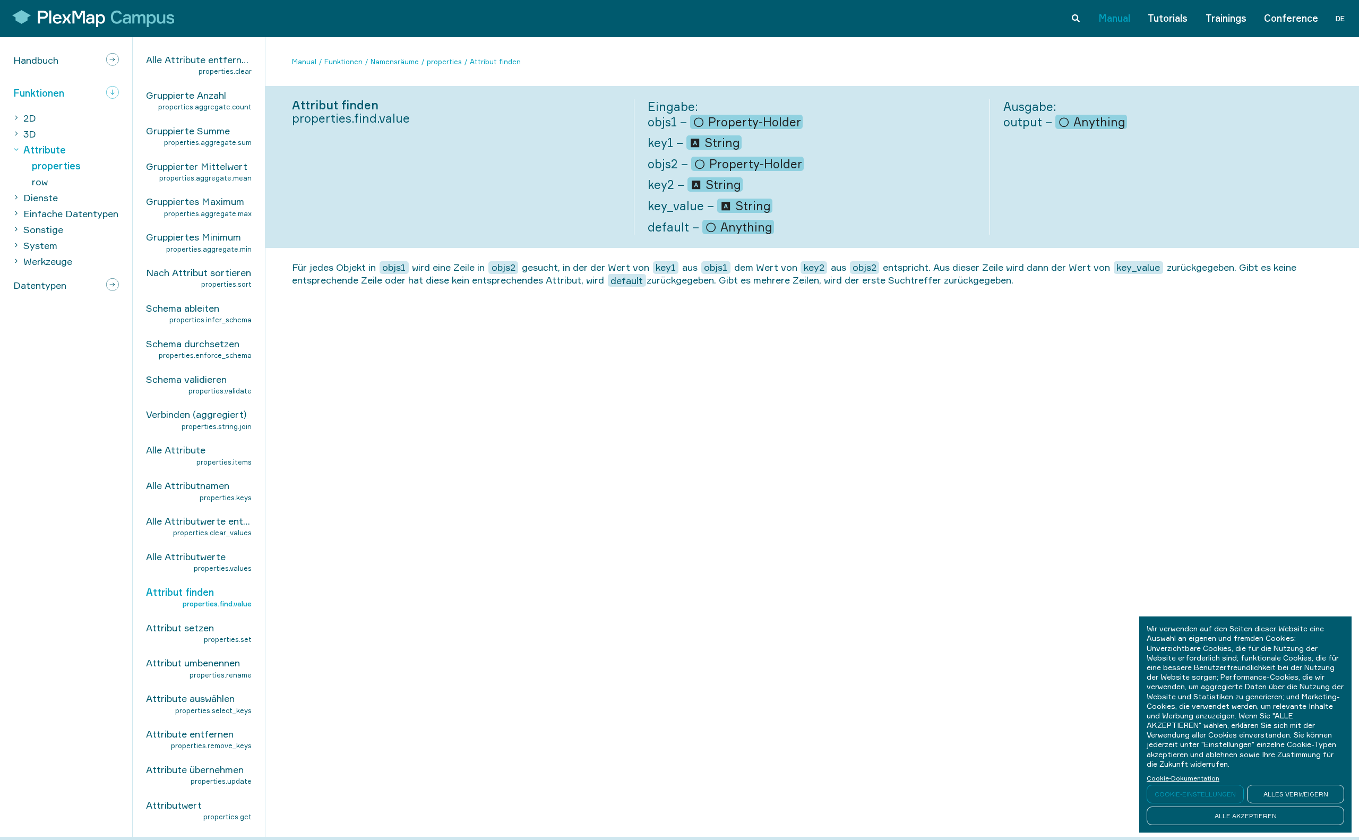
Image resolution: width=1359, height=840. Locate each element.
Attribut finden (495, 61)
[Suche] (1075, 18)
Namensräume (395, 61)
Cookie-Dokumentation (1183, 778)
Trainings (1226, 18)
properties (444, 61)
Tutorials (1168, 18)
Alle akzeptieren (1246, 816)
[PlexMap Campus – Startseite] (89, 18)
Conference (1291, 18)
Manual (1114, 18)
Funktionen (343, 61)
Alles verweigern (1295, 794)
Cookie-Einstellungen (1195, 794)
